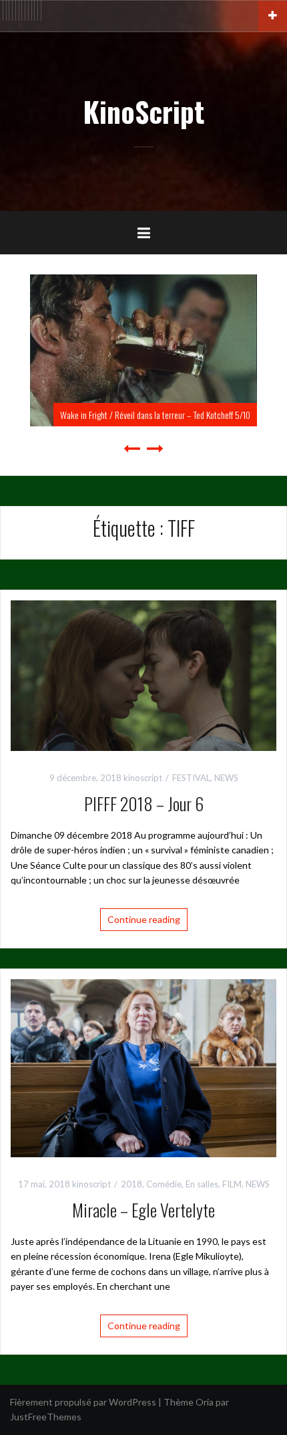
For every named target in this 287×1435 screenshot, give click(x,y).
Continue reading (143, 919)
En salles (202, 1184)
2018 (131, 1184)
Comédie (164, 1184)
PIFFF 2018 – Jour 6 (144, 803)
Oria (205, 1402)
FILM (232, 1184)
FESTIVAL (191, 777)
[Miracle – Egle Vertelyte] (143, 1066)
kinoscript (142, 777)
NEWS (226, 777)
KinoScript (143, 111)
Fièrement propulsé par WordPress (83, 1402)
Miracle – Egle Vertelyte (143, 1210)
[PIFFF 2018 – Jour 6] (143, 674)
